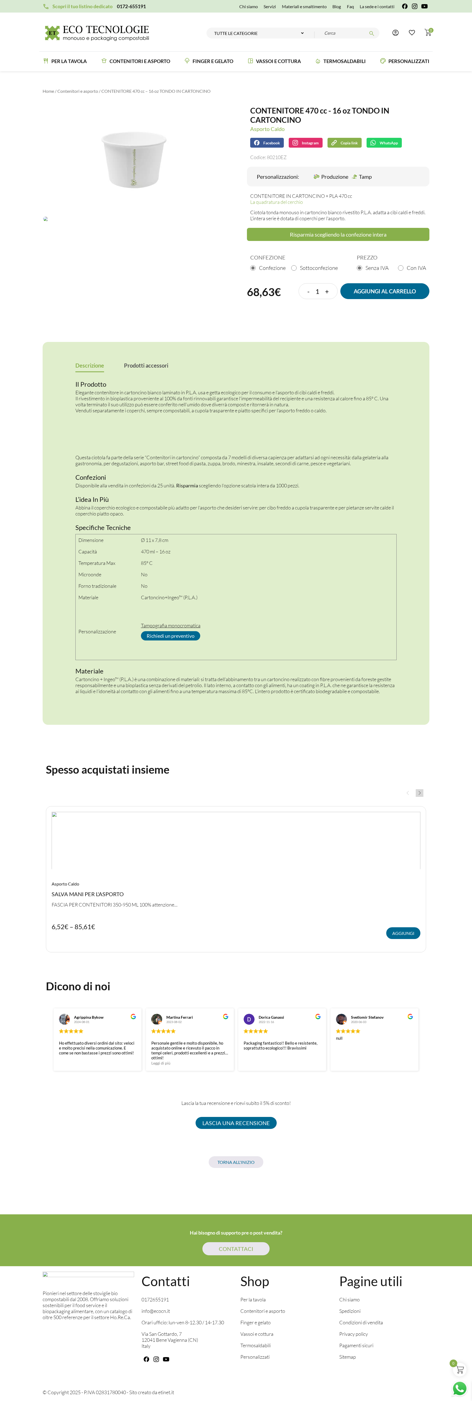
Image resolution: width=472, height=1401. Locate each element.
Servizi (270, 6)
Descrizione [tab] (89, 365)
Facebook (271, 143)
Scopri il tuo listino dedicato (82, 6)
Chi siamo (248, 6)
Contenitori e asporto (140, 61)
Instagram (310, 143)
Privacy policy (353, 1334)
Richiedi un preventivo (170, 636)
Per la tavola (69, 61)
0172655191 (155, 1300)
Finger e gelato (255, 1323)
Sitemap (347, 1357)
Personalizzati (408, 61)
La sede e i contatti (377, 6)
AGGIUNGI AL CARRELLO (385, 291)
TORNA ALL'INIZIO (236, 1162)
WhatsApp (389, 143)
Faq (350, 6)
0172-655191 (131, 6)
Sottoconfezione (319, 267)
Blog (336, 6)
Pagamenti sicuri (356, 1346)
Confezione (272, 267)
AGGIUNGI (403, 933)
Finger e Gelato (213, 61)
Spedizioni (350, 1311)
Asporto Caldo (267, 129)
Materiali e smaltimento (304, 6)
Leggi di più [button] (160, 1063)
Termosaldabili (344, 61)
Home (48, 91)
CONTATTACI (236, 1248)
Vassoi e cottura (278, 61)
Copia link (345, 141)
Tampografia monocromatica (170, 625)
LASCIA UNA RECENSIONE (236, 1123)
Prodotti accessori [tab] (146, 365)
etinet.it (166, 1393)
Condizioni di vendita (361, 1323)
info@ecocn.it (155, 1311)
